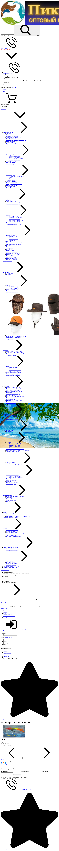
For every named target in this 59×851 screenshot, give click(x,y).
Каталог (3, 608)
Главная (5, 610)
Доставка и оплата (8, 614)
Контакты (5, 617)
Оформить (14, 87)
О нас (4, 613)
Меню (6, 608)
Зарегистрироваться (5, 648)
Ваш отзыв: (45, 771)
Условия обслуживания (9, 616)
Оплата (2, 570)
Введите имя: (4, 771)
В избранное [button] (4, 718)
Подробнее (3, 594)
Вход (2, 630)
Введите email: (24, 771)
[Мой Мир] (5, 763)
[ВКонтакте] (1, 763)
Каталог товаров (5, 120)
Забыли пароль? (8, 637)
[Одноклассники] (3, 763)
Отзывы (8, 764)
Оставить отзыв (16, 774)
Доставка (6, 570)
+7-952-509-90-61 (5, 49)
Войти (24, 629)
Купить (2, 759)
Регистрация (6, 630)
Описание (3, 764)
